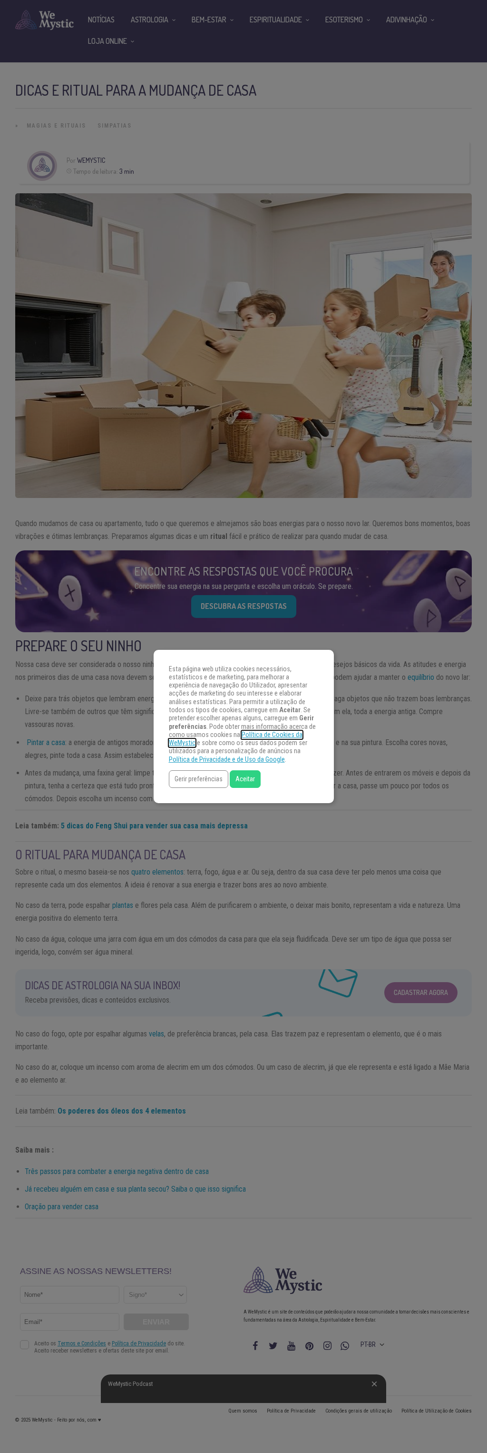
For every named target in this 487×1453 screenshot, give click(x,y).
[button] (198, 779)
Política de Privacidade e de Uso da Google (227, 760)
